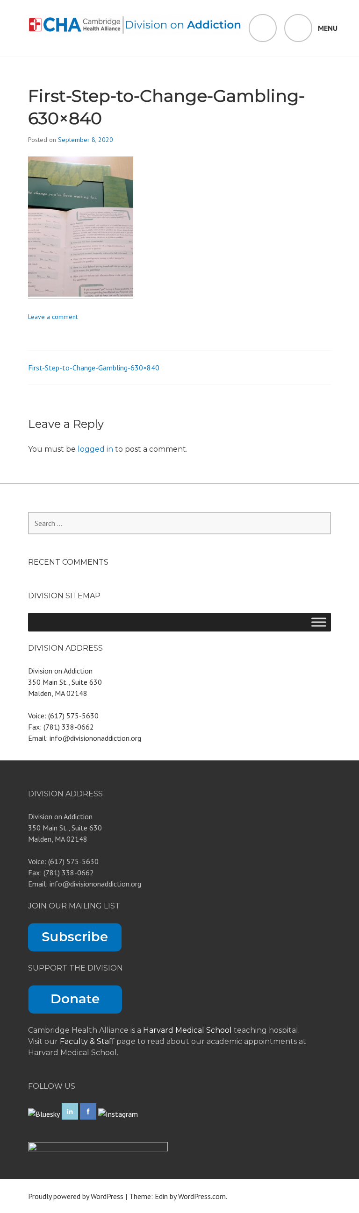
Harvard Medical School (187, 1030)
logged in (95, 449)
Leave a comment (53, 316)
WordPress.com (202, 1196)
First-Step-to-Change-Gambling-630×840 (93, 367)
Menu (327, 28)
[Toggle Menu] (318, 621)
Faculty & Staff (88, 1041)
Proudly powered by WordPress (75, 1196)
